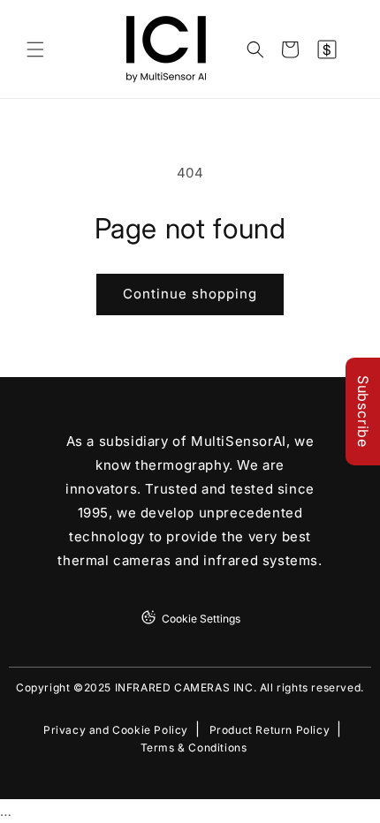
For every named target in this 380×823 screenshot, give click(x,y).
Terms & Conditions (194, 748)
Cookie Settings (201, 618)
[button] (35, 49)
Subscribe (363, 411)
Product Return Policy (270, 730)
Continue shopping (190, 293)
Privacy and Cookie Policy (115, 730)
